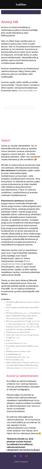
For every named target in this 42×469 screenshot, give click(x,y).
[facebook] (15, 456)
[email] (27, 456)
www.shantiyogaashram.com (29, 368)
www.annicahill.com (27, 90)
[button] (21, 12)
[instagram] (21, 456)
